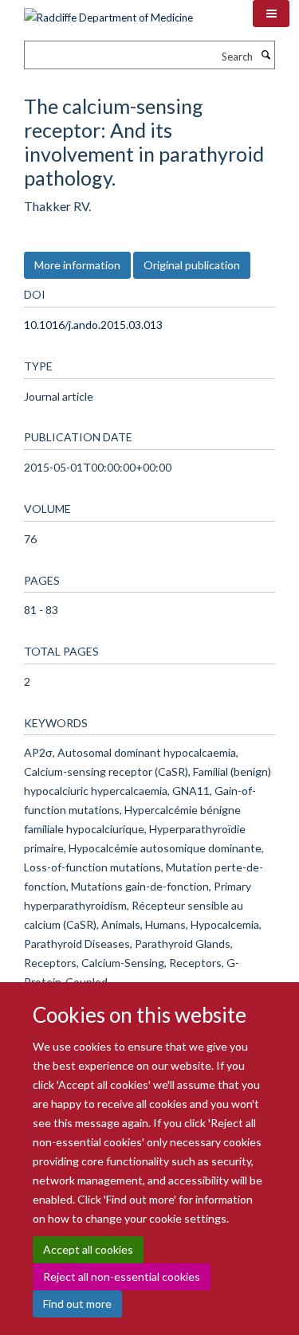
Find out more (77, 1303)
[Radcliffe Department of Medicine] (108, 12)
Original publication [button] (192, 265)
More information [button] (77, 265)
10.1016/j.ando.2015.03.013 (93, 324)
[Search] (265, 55)
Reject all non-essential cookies (121, 1276)
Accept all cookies (88, 1249)
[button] (271, 13)
